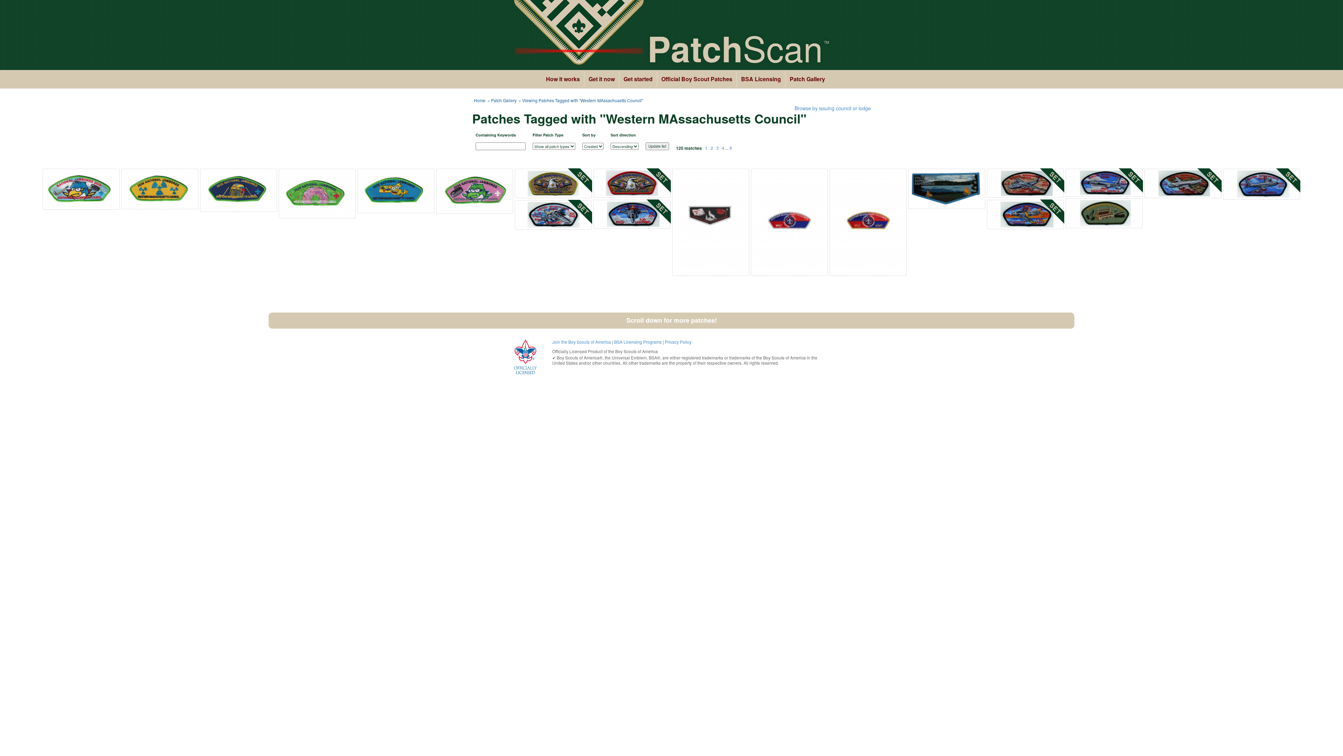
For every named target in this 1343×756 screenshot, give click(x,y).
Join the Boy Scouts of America (581, 342)
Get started (638, 79)
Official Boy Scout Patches (696, 79)
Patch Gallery (807, 79)
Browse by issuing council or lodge (833, 108)
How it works (563, 79)
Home (479, 100)
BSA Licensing (761, 79)
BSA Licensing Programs (638, 342)
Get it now (602, 79)
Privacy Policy (678, 342)
